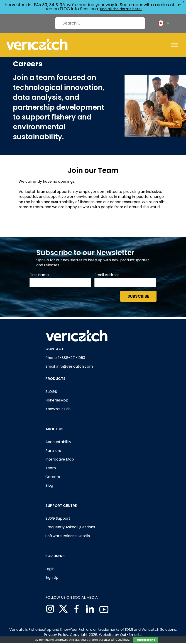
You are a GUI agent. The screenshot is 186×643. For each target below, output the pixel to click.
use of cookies (116, 639)
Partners (53, 450)
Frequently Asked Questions (70, 527)
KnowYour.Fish (58, 408)
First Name (39, 274)
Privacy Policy (56, 634)
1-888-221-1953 (71, 357)
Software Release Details (67, 535)
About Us (54, 429)
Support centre (61, 505)
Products (55, 378)
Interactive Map (59, 459)
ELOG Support (57, 518)
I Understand (145, 640)
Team (50, 468)
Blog (49, 485)
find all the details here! (121, 9)
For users (55, 555)
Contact (54, 348)
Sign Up (52, 577)
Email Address (106, 274)
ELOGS (51, 391)
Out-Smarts (131, 634)
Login (49, 568)
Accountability (58, 441)
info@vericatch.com (74, 366)
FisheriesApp (56, 400)
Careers (52, 476)
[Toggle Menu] (174, 45)
